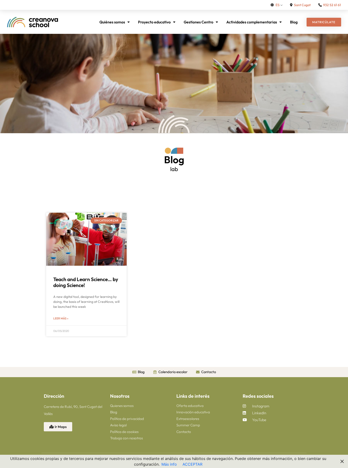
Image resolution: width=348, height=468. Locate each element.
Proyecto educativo (154, 22)
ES (278, 5)
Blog (294, 22)
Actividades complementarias (251, 22)
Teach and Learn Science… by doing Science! (85, 282)
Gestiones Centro (198, 22)
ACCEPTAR (192, 464)
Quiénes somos (112, 22)
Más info (169, 464)
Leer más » (60, 318)
